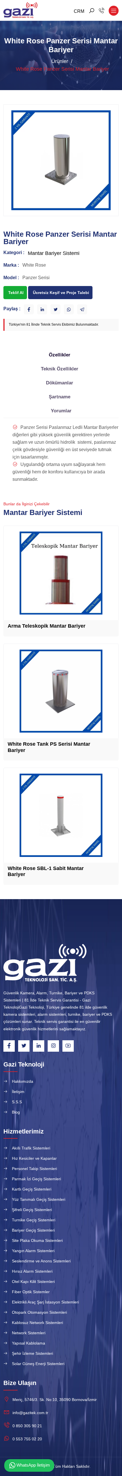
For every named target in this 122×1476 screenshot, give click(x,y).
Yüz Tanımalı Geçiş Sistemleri (38, 1199)
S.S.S (17, 1102)
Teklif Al (16, 292)
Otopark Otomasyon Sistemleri (39, 1312)
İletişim (18, 1091)
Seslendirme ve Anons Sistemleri (41, 1261)
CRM (79, 11)
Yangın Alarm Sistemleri (33, 1250)
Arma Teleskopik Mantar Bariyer (46, 626)
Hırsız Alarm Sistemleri (32, 1271)
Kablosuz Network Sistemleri (37, 1322)
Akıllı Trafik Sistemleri (31, 1148)
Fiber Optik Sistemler (31, 1292)
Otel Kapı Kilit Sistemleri (33, 1281)
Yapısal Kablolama (28, 1343)
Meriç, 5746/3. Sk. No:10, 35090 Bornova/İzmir (54, 1399)
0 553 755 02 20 (27, 1439)
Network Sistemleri (28, 1333)
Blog (16, 1112)
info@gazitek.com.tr (30, 1412)
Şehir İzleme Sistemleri (32, 1353)
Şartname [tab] (59, 397)
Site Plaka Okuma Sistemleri (37, 1240)
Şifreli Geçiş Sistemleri (32, 1209)
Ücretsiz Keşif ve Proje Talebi (61, 292)
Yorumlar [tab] (61, 410)
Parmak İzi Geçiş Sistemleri (36, 1179)
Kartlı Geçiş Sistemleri (31, 1189)
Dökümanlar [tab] (59, 383)
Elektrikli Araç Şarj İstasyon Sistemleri (45, 1302)
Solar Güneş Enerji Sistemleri (38, 1363)
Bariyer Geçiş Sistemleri (33, 1230)
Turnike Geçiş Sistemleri (33, 1220)
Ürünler (59, 61)
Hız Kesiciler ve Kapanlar (34, 1158)
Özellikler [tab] (59, 355)
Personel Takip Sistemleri (34, 1168)
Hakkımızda (22, 1081)
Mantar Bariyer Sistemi (53, 253)
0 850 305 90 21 (27, 1426)
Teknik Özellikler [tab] (59, 369)
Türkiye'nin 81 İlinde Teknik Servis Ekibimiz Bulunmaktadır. (54, 325)
